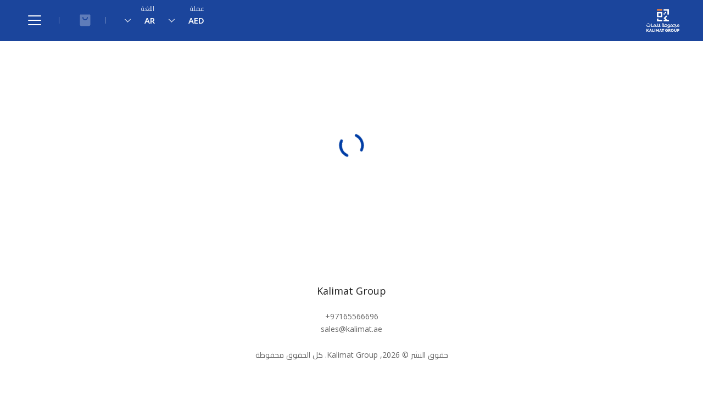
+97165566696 (351, 316)
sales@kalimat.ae (351, 329)
